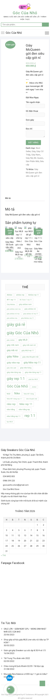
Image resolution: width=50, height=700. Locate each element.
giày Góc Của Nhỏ (23, 333)
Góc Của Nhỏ (25, 13)
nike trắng (11, 409)
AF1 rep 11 (11, 300)
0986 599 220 (8, 481)
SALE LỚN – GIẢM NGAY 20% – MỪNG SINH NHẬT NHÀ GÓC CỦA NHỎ (25, 630)
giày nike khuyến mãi (30, 357)
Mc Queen (38, 158)
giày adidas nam (25, 304)
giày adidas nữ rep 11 (30, 314)
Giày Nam (35, 154)
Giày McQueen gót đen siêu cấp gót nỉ (34, 172)
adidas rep (20, 295)
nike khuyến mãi (31, 399)
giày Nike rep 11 (32, 362)
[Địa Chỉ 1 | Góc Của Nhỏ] (2, 455)
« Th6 (3, 555)
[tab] (8, 198)
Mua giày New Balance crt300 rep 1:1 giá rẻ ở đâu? (25, 674)
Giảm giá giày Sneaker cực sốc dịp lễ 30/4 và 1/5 (25, 650)
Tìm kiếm (45, 25)
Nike (17, 393)
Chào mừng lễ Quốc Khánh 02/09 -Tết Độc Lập (24, 666)
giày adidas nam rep (14, 309)
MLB (8, 394)
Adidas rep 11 (33, 295)
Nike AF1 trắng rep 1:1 (14, 399)
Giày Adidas (11, 304)
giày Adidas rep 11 (27, 318)
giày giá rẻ (16, 324)
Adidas (9, 295)
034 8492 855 (8, 476)
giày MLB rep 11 (28, 351)
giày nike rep (13, 362)
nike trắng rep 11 (14, 416)
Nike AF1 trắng (29, 394)
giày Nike (12, 356)
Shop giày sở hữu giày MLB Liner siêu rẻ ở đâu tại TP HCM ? (26, 641)
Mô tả (8, 198)
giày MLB (22, 340)
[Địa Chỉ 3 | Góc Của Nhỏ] (2, 469)
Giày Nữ (29, 158)
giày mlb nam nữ (29, 345)
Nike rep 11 (25, 404)
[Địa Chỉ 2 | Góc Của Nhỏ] (2, 462)
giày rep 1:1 (16, 379)
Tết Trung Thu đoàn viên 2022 (17, 658)
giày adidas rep (12, 318)
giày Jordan (11, 340)
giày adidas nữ (30, 309)
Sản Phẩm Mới (32, 161)
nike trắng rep (24, 409)
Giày (33, 151)
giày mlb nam (13, 345)
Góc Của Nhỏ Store (10, 489)
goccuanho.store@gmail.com (15, 485)
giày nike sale (11, 368)
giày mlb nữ (12, 350)
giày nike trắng (25, 368)
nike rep (11, 404)
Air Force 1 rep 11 (26, 300)
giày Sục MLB (33, 379)
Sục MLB (10, 422)
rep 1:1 (29, 416)
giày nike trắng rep (14, 372)
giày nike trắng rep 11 (33, 372)
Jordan (34, 387)
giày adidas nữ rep (13, 314)
